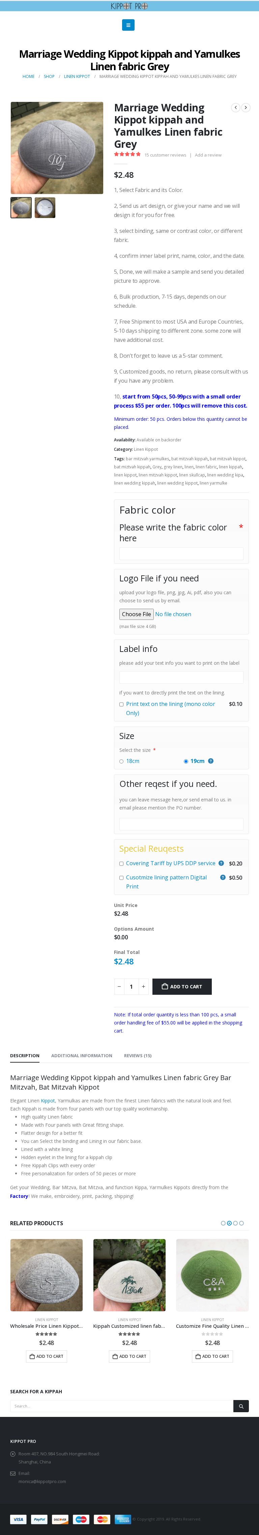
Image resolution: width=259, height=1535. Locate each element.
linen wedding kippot (177, 483)
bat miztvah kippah (132, 467)
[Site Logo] (129, 6)
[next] (246, 107)
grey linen (173, 467)
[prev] (235, 107)
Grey (157, 467)
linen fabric (206, 467)
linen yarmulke (213, 483)
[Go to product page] (46, 1275)
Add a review (208, 155)
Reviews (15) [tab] (137, 1055)
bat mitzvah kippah (189, 459)
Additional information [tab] (81, 1055)
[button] (128, 25)
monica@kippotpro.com (42, 1481)
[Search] (241, 1406)
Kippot (48, 1100)
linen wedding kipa (225, 475)
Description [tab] (24, 1055)
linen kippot (125, 475)
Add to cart (186, 986)
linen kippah (230, 467)
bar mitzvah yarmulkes (147, 459)
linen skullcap (192, 475)
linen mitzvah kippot (158, 475)
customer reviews (165, 155)
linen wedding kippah (134, 483)
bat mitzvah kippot (228, 459)
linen (189, 467)
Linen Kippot (146, 449)
